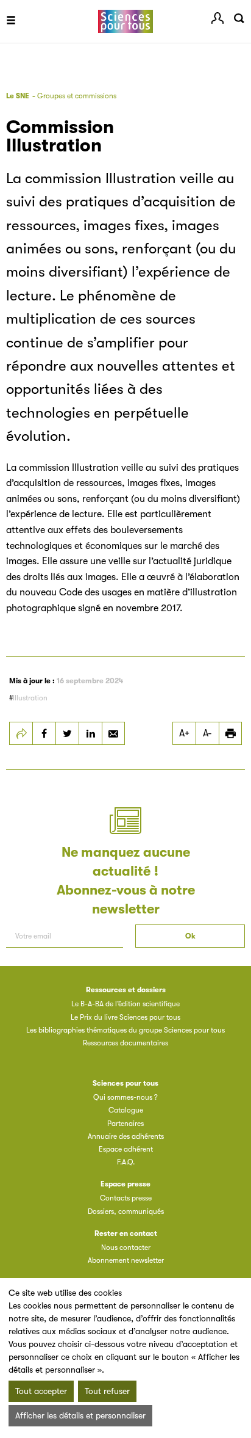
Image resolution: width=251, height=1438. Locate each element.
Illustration (30, 698)
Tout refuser (107, 1391)
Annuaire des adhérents (126, 1136)
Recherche (239, 18)
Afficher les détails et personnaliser (80, 1415)
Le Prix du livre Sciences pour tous (125, 1017)
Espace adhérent (126, 1149)
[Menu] (11, 21)
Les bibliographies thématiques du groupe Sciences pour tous (125, 1030)
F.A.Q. (126, 1162)
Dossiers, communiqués (126, 1211)
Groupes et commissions (76, 96)
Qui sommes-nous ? (125, 1097)
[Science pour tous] (125, 22)
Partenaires (125, 1123)
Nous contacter (125, 1247)
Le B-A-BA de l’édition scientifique (125, 1004)
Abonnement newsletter (126, 1260)
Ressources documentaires (125, 1043)
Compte (217, 18)
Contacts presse (126, 1198)
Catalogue (125, 1110)
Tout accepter (41, 1391)
